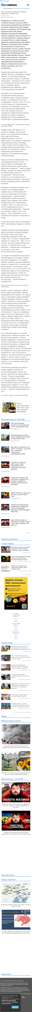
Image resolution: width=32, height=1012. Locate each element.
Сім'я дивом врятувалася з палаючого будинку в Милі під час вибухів (20, 676)
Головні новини (7, 544)
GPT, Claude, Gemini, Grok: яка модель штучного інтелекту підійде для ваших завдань (20, 657)
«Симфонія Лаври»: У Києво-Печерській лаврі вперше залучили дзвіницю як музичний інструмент (20, 705)
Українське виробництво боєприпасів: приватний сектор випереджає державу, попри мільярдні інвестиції (20, 508)
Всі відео (28, 532)
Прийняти (15, 1007)
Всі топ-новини (27, 574)
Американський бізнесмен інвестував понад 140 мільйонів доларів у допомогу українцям (19, 666)
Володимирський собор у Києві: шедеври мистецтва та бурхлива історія (20, 436)
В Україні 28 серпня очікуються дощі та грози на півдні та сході (16, 905)
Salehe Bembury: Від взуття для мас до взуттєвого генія (21, 494)
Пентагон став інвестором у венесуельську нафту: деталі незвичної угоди (19, 567)
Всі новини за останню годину (22, 712)
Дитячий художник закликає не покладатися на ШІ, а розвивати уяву (20, 424)
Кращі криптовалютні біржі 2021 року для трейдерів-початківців (23, 407)
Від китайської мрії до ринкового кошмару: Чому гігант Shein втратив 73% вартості (20, 522)
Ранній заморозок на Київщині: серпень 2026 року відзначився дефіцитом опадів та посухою (16, 932)
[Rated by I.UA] (23, 997)
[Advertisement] (16, 854)
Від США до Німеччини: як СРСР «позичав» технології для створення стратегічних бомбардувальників (21, 450)
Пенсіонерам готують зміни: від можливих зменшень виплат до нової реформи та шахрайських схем (21, 648)
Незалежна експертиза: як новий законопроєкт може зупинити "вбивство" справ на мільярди (20, 549)
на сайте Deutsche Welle (20, 395)
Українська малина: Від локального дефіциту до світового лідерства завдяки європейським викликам (19, 481)
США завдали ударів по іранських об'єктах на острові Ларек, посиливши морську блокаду (21, 558)
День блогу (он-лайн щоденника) (21, 8)
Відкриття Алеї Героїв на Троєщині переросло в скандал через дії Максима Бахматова (16, 773)
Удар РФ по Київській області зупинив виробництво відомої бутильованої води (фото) (16, 746)
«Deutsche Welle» (10, 17)
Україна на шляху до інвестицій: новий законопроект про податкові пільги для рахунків (18, 465)
